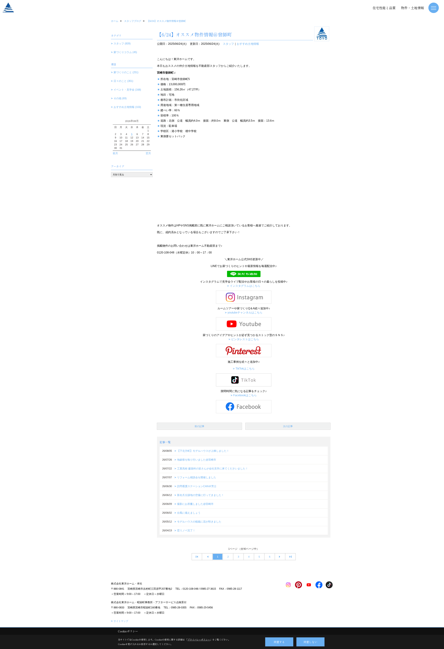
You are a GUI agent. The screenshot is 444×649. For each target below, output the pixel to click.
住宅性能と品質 (384, 7)
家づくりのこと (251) (126, 72)
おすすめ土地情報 (248, 43)
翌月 (148, 153)
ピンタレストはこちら (245, 339)
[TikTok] (243, 379)
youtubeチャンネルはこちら (245, 312)
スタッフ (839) (122, 43)
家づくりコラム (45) (125, 52)
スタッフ (228, 43)
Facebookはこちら (245, 395)
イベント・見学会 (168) (127, 89)
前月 (115, 153)
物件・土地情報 (412, 7)
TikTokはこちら (245, 368)
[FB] (243, 406)
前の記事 (199, 426)
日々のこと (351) (123, 80)
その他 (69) (120, 98)
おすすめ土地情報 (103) (127, 106)
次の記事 (288, 426)
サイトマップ (121, 621)
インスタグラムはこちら (245, 285)
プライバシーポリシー (198, 639)
